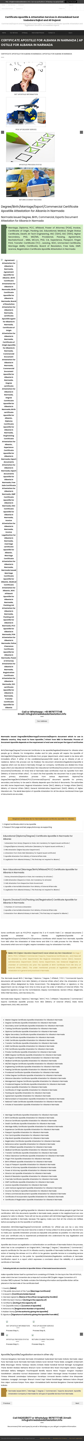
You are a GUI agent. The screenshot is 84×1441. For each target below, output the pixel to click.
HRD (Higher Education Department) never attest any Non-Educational (40, 953)
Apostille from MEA (45, 1438)
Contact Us (19, 8)
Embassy (21, 5)
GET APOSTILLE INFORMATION (26, 94)
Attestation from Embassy (60, 1438)
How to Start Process (7, 8)
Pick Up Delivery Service (26, 129)
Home (3, 5)
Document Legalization (75, 1438)
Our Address (42, 721)
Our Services (11, 5)
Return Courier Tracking (30, 200)
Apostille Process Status (30, 164)
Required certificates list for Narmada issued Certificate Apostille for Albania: (43, 819)
